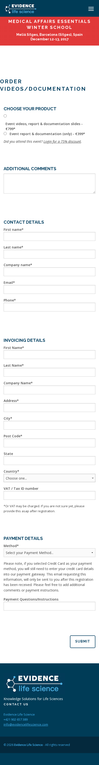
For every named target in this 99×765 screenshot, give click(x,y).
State (8, 453)
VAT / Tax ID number (21, 488)
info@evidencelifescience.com (26, 724)
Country (10, 471)
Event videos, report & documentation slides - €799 (44, 126)
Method (10, 545)
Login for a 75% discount (62, 141)
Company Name (17, 383)
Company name (17, 265)
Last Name (13, 365)
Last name (12, 247)
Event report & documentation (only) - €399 (46, 134)
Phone (9, 300)
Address (10, 400)
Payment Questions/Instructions (31, 599)
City (7, 418)
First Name (13, 347)
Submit (82, 641)
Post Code (12, 436)
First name (13, 229)
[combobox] (49, 478)
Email (8, 282)
